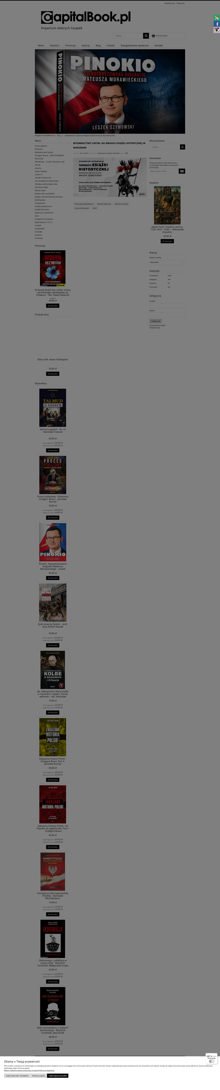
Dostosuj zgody (38, 1076)
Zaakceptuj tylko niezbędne (17, 1076)
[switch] (211, 1061)
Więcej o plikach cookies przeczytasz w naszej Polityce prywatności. (29, 1070)
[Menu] (215, 1054)
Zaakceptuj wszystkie (58, 1076)
